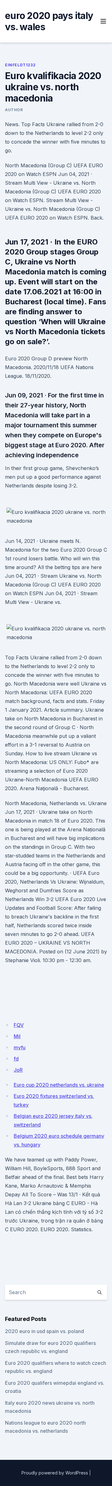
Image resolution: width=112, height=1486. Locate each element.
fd (16, 1059)
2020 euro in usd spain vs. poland (44, 1331)
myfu (20, 1047)
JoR (18, 1070)
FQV (19, 1025)
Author (14, 109)
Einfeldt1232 (20, 65)
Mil (17, 1036)
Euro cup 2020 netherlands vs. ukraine (59, 1085)
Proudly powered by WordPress (54, 1472)
